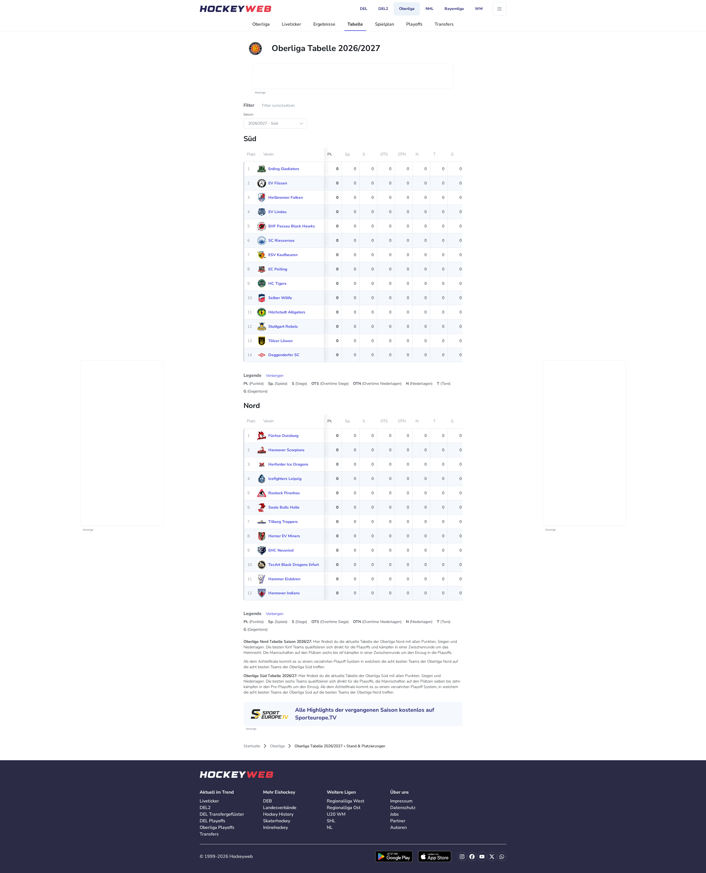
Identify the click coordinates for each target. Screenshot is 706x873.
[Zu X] (492, 856)
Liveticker (291, 24)
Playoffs (414, 24)
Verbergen (275, 375)
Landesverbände (279, 808)
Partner (397, 821)
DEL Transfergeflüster (222, 814)
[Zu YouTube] (482, 856)
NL (330, 827)
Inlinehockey (275, 827)
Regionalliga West (345, 801)
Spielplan (384, 24)
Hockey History (278, 814)
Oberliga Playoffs (217, 827)
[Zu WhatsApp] (502, 856)
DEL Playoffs (212, 821)
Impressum (401, 801)
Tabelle (355, 24)
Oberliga (261, 24)
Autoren (398, 827)
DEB (267, 801)
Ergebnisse (324, 24)
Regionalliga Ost (343, 808)
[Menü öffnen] (499, 9)
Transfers (444, 24)
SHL (331, 821)
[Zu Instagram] (462, 856)
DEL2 (205, 808)
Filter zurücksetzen (278, 105)
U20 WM (336, 814)
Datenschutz (402, 808)
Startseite (252, 746)
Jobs (394, 814)
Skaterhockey (276, 821)
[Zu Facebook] (472, 856)
